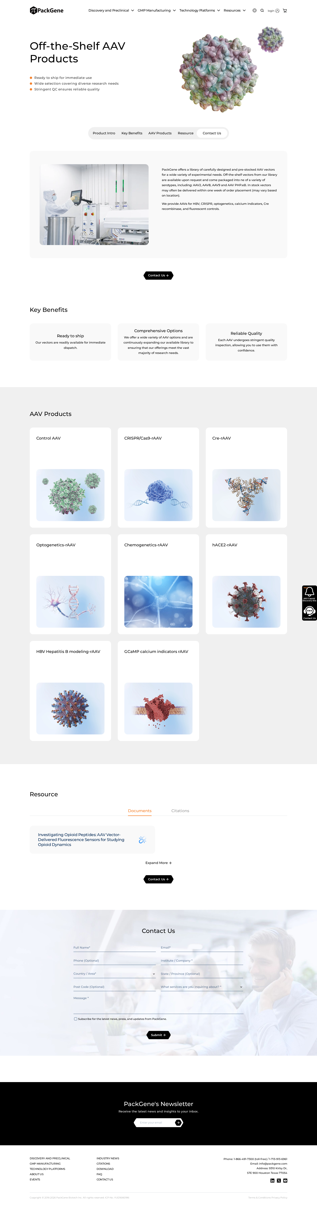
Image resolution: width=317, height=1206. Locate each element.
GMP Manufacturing (45, 1163)
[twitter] (279, 1181)
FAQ (99, 1174)
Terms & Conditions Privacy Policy (267, 1197)
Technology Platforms (47, 1169)
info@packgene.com (273, 1163)
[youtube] (285, 1181)
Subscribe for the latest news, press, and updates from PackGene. (122, 1019)
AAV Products (160, 133)
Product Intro (104, 133)
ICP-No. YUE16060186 (117, 1197)
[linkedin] (272, 1181)
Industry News (108, 1158)
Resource (186, 133)
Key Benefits (132, 133)
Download (105, 1169)
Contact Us (212, 133)
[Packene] (47, 10)
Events (35, 1179)
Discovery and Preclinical (50, 1158)
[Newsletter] (178, 1122)
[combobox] (114, 974)
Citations (103, 1163)
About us (36, 1174)
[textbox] (114, 974)
